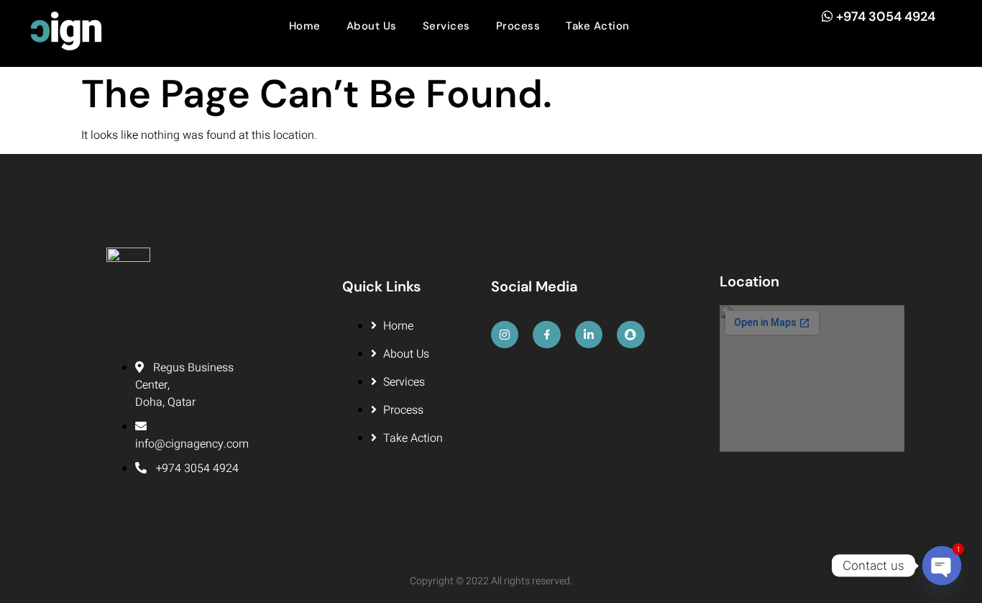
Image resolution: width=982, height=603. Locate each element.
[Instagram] (504, 334)
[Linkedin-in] (588, 334)
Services (446, 26)
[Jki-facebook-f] (546, 334)
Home (305, 26)
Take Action (598, 26)
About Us (372, 26)
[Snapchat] (630, 334)
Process (518, 26)
